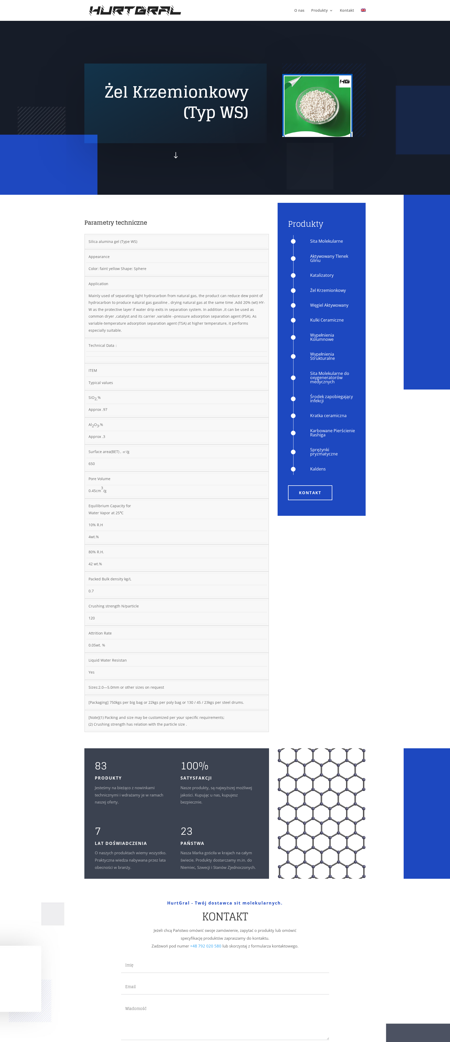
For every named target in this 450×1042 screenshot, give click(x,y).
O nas (299, 11)
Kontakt (347, 11)
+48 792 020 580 (205, 946)
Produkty (319, 11)
